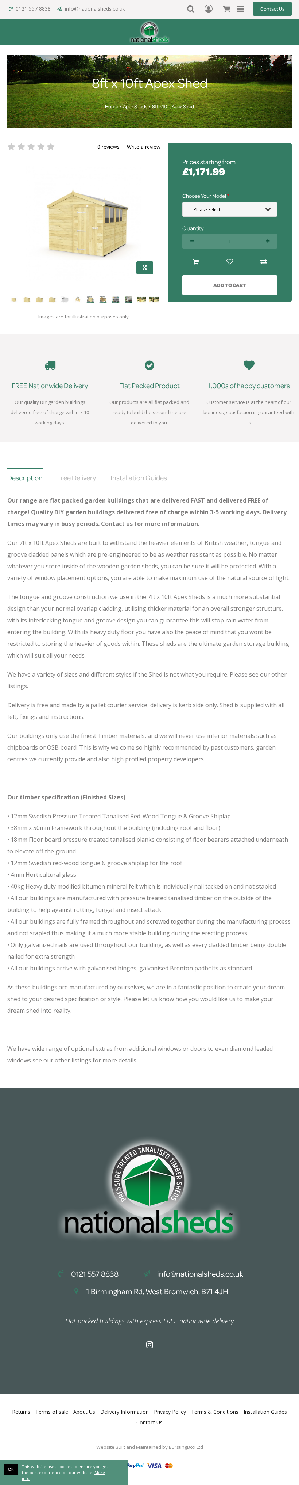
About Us (84, 1411)
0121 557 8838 (33, 8)
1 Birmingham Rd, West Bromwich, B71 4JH (156, 1291)
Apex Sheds (135, 106)
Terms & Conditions (214, 1411)
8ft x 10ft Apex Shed (173, 106)
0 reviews (108, 146)
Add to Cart (229, 284)
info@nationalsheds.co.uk (95, 8)
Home (111, 106)
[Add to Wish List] (229, 262)
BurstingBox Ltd (186, 1447)
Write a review (143, 146)
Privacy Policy (170, 1411)
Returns (21, 1411)
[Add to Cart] (195, 262)
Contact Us (272, 8)
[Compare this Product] (263, 262)
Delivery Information (124, 1411)
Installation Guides (265, 1411)
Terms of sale (51, 1411)
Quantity (192, 228)
